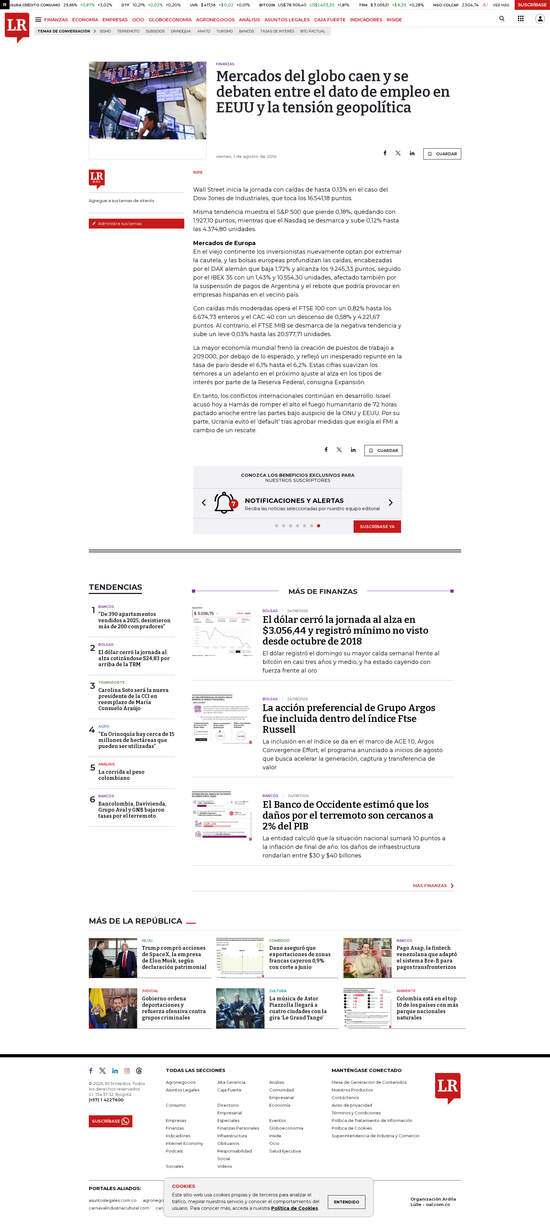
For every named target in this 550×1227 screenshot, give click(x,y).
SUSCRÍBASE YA (377, 526)
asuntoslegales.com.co (113, 1200)
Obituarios (228, 1143)
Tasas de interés (277, 31)
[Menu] (39, 19)
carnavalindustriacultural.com (119, 1207)
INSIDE (394, 20)
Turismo (224, 31)
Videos (224, 1166)
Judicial (150, 991)
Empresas (176, 1120)
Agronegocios (180, 1082)
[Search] (501, 19)
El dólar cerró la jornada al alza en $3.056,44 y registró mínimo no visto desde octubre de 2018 (345, 630)
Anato (203, 31)
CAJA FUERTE (330, 20)
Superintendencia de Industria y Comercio (376, 1135)
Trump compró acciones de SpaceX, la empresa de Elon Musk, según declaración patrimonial (174, 957)
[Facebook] (385, 154)
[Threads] (141, 1072)
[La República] (17, 28)
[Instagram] (129, 1072)
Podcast (174, 1150)
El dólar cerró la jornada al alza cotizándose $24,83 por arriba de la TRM (134, 658)
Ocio (274, 1143)
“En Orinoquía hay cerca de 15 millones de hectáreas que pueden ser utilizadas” (136, 740)
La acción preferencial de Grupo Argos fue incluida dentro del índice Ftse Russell (349, 718)
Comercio (279, 940)
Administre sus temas (119, 223)
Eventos (277, 1120)
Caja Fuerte (229, 1089)
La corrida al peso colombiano (121, 775)
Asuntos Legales (182, 1089)
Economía (279, 1105)
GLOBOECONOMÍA (170, 20)
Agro (103, 726)
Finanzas (175, 1128)
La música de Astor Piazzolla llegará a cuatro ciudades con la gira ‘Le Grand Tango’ (298, 1008)
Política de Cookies (294, 1208)
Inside (275, 1135)
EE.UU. (147, 940)
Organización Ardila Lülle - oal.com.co (433, 1201)
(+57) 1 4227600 (106, 1099)
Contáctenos (345, 1097)
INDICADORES (366, 20)
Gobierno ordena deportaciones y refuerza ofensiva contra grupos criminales (174, 1008)
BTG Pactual (312, 31)
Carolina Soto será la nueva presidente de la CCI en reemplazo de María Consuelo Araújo (133, 699)
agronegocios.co (161, 1200)
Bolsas (106, 644)
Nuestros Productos (352, 1089)
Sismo (105, 31)
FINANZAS (56, 20)
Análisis (106, 764)
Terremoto (128, 31)
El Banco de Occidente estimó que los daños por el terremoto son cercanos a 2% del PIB (348, 815)
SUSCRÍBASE (532, 5)
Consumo (176, 1105)
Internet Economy (184, 1143)
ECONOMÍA (85, 20)
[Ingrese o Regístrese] (540, 19)
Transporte (111, 682)
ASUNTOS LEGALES (287, 20)
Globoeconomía (286, 1128)
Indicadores (178, 1135)
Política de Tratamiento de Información (372, 1120)
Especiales (228, 1120)
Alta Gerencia (231, 1082)
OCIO (138, 20)
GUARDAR (446, 154)
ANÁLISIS (249, 20)
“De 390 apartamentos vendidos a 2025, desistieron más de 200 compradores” (134, 620)
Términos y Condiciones (356, 1112)
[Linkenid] (117, 1072)
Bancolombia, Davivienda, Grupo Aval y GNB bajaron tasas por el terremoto (132, 810)
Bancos (246, 31)
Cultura (277, 991)
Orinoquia (181, 31)
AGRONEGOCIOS (215, 20)
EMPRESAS (115, 20)
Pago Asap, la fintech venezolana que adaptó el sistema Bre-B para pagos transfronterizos (427, 957)
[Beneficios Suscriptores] (520, 18)
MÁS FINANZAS (430, 885)
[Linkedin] (412, 154)
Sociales (174, 1166)
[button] (201, 503)
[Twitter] (398, 154)
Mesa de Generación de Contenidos (369, 1082)
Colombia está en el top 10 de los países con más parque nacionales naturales (427, 1008)
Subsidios (155, 31)
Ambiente (406, 991)
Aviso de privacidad (352, 1105)
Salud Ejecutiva (285, 1150)
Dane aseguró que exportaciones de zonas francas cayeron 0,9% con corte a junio (300, 957)
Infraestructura (232, 1135)
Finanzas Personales (238, 1128)
